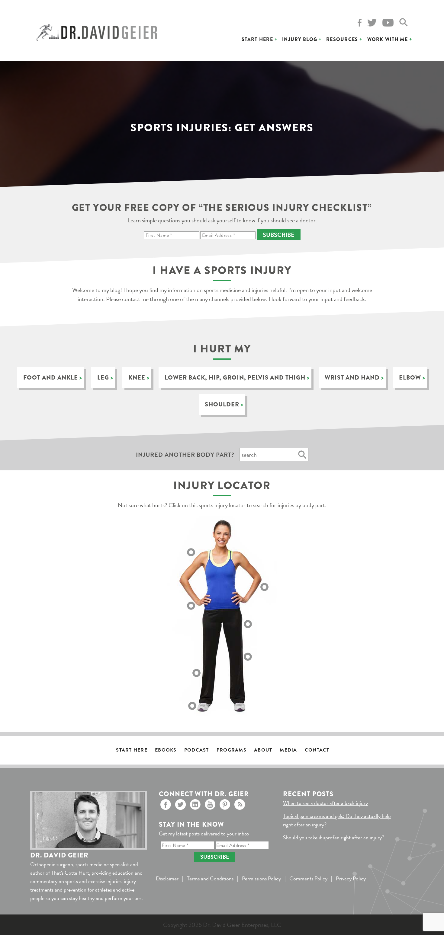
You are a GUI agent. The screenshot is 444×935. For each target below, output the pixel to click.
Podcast (196, 750)
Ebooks (166, 750)
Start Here (257, 39)
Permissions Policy (261, 878)
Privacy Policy (351, 878)
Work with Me (387, 39)
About (263, 750)
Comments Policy (308, 878)
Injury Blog (299, 39)
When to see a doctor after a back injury (325, 803)
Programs (231, 750)
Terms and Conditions (210, 878)
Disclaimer (167, 878)
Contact (317, 750)
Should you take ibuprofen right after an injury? (333, 837)
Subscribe (278, 234)
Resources (342, 39)
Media (288, 750)
